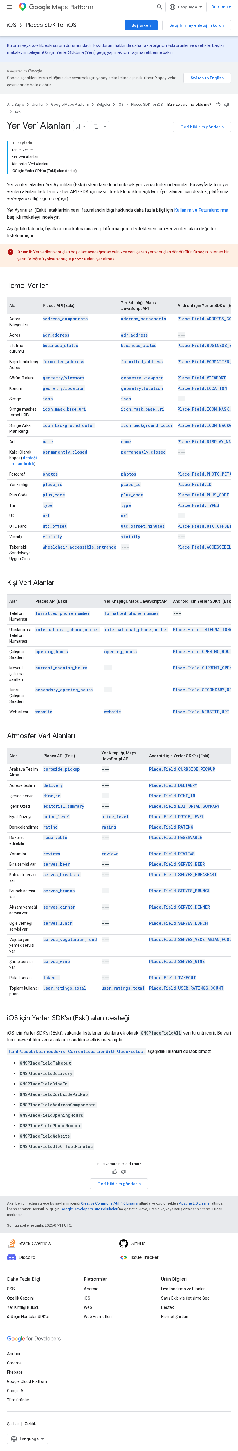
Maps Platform (72, 7)
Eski (18, 111)
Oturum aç (221, 7)
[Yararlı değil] (226, 104)
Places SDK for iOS (51, 25)
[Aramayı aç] (159, 6)
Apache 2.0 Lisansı (194, 1203)
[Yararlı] (218, 104)
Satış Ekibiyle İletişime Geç (185, 1298)
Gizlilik (30, 1423)
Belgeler (103, 104)
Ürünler (38, 104)
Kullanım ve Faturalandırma (201, 210)
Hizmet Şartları (174, 1316)
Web (88, 1307)
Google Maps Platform (70, 104)
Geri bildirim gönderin (202, 126)
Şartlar (13, 1423)
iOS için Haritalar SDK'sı (28, 1316)
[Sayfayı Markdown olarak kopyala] (96, 126)
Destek (167, 1307)
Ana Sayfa (15, 104)
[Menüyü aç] (9, 7)
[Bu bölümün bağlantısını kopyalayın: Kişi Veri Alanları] (62, 583)
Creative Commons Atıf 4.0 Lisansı (109, 1203)
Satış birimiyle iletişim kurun (197, 25)
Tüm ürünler (18, 1400)
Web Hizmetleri (98, 1316)
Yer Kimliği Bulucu (23, 1307)
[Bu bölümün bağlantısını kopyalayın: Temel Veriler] (53, 286)
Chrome (14, 1363)
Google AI (15, 1390)
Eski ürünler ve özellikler (189, 45)
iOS (11, 25)
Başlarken (141, 25)
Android (91, 1288)
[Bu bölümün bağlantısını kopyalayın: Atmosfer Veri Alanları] (81, 736)
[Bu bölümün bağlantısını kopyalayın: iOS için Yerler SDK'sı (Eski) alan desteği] (135, 1018)
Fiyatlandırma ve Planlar (183, 1288)
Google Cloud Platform (27, 1381)
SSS (11, 1288)
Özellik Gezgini (20, 1298)
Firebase (15, 1372)
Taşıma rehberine (146, 52)
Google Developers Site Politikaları (89, 1209)
